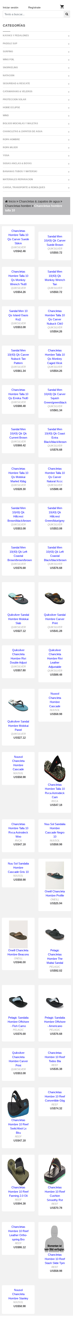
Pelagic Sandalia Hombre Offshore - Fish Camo (18, 1022)
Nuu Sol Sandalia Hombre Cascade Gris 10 (18, 867)
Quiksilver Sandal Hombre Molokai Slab (18, 619)
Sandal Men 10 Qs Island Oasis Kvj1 (18, 315)
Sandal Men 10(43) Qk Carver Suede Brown (55, 240)
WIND (6, 115)
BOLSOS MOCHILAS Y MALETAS (20, 123)
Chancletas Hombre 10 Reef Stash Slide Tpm (55, 1259)
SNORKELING (10, 67)
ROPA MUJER (10, 147)
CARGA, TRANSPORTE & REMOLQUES (24, 187)
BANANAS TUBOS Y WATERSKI (20, 171)
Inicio (12, 201)
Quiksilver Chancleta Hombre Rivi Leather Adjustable (55, 658)
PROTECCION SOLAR (14, 99)
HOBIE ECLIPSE (11, 107)
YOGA (6, 155)
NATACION (8, 75)
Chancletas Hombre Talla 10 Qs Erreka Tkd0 (18, 394)
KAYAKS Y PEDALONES (16, 35)
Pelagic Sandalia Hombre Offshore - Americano (55, 1022)
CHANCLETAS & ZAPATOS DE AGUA (22, 131)
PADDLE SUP (10, 43)
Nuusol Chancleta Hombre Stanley (18, 1294)
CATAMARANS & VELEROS (17, 91)
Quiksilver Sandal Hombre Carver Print (55, 619)
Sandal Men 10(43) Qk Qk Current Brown (18, 433)
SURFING (8, 51)
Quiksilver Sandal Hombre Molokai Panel (18, 725)
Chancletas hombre (18, 205)
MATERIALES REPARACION (18, 179)
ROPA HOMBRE (11, 139)
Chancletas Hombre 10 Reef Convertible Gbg (55, 1096)
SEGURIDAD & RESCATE (16, 83)
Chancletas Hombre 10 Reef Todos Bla (55, 1057)
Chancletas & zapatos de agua (39, 201)
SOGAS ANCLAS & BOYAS (17, 163)
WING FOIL (8, 59)
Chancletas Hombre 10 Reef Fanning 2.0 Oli (18, 1191)
